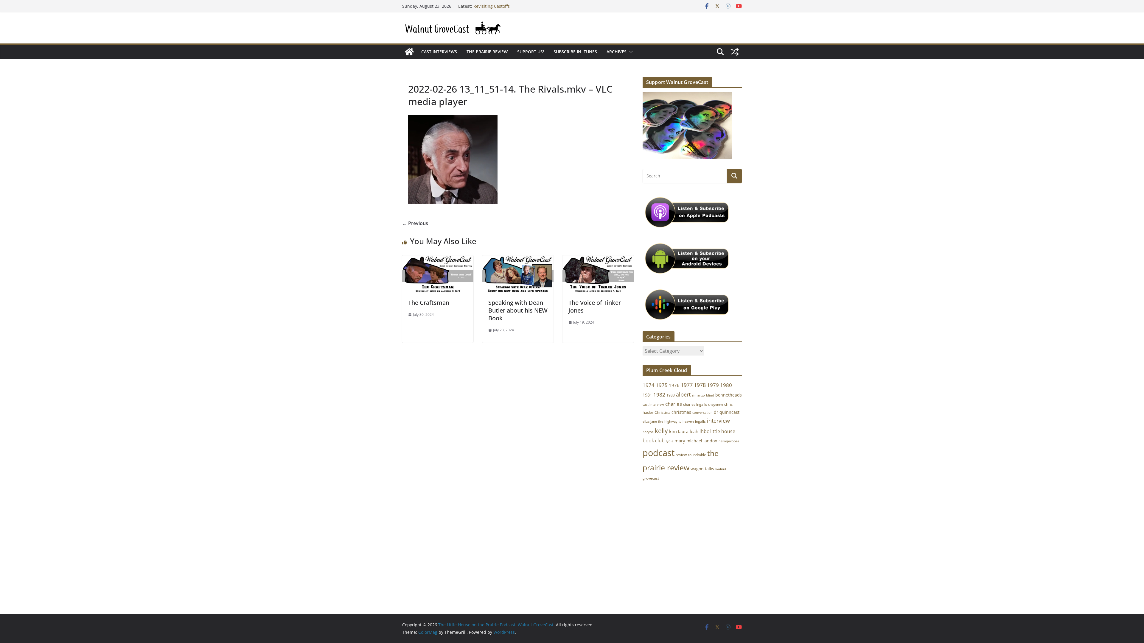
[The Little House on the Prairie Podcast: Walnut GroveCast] (409, 52)
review (681, 454)
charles (673, 403)
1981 (647, 395)
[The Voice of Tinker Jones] (598, 259)
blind (710, 395)
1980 (726, 385)
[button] (630, 52)
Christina (662, 412)
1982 (659, 394)
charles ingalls (695, 404)
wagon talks (702, 469)
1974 (649, 385)
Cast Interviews (439, 51)
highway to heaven (679, 421)
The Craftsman (428, 303)
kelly (661, 431)
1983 (670, 395)
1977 (687, 384)
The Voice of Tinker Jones (594, 306)
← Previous (415, 223)
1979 (713, 385)
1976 (674, 385)
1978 (700, 384)
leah (694, 431)
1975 (662, 385)
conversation (702, 413)
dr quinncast (726, 412)
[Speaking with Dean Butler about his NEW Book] (518, 259)
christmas (681, 412)
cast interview (653, 404)
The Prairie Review (487, 51)
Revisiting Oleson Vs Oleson (501, 6)
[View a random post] (735, 52)
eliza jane (650, 421)
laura (683, 431)
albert (683, 394)
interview (718, 420)
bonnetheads (728, 395)
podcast (658, 453)
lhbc (704, 431)
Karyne (648, 432)
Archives (617, 51)
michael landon (701, 441)
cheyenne (715, 404)
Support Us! (530, 51)
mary (679, 441)
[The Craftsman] (437, 259)
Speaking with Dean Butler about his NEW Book (518, 310)
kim (673, 431)
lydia (669, 441)
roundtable (697, 454)
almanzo (698, 395)
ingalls (700, 421)
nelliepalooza (729, 441)
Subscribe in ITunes (575, 51)
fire (660, 421)
